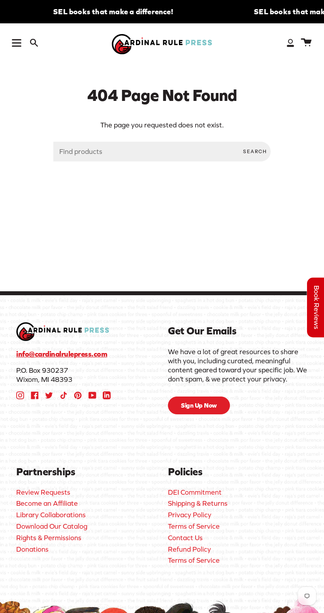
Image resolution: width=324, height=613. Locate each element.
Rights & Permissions (48, 538)
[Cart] (306, 42)
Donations (32, 549)
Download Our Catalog (51, 526)
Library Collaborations (51, 515)
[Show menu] (18, 43)
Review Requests (43, 492)
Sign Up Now (199, 405)
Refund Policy (189, 549)
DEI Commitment (195, 492)
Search (255, 151)
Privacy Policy (189, 515)
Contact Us (185, 538)
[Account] (290, 42)
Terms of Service (194, 526)
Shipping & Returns (198, 503)
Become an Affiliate (47, 503)
